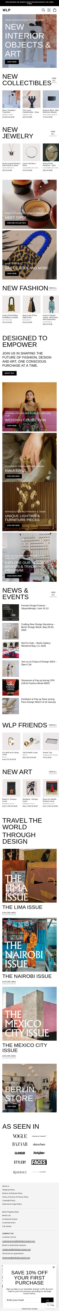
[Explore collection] (29, 204)
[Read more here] (29, 557)
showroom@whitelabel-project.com (16, 1258)
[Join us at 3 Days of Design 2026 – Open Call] (10, 668)
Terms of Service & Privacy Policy (15, 1197)
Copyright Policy (8, 1201)
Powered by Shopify (29, 1309)
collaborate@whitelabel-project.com (16, 1249)
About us (5, 1186)
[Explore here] (29, 457)
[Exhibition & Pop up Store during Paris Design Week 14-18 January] (10, 706)
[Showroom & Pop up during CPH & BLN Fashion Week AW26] (10, 687)
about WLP (9, 373)
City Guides (7, 1226)
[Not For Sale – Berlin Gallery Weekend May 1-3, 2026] (10, 650)
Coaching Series (9, 1223)
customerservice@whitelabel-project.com (18, 1241)
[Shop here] (29, 41)
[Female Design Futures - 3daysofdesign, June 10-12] (10, 612)
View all (54, 79)
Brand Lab (6, 1215)
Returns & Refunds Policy (12, 1193)
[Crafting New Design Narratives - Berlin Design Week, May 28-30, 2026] (10, 631)
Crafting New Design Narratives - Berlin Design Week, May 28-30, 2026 (38, 627)
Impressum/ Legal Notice (12, 1204)
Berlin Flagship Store (10, 1212)
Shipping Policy (8, 1190)
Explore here (9, 913)
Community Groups (9, 1219)
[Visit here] (29, 1088)
